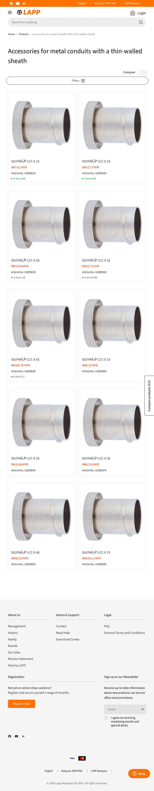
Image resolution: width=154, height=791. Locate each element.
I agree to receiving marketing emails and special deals (125, 722)
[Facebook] (11, 3)
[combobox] (77, 22)
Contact (61, 626)
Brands (13, 646)
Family (12, 639)
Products (24, 34)
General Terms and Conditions (124, 633)
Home (11, 34)
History (13, 633)
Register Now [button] (21, 704)
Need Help (63, 633)
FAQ (106, 626)
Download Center (68, 639)
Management (17, 626)
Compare (129, 72)
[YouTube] (17, 3)
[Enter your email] (142, 709)
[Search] (141, 22)
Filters (75, 81)
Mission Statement (20, 659)
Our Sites (14, 652)
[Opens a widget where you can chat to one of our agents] (139, 774)
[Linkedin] (24, 3)
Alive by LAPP (17, 665)
